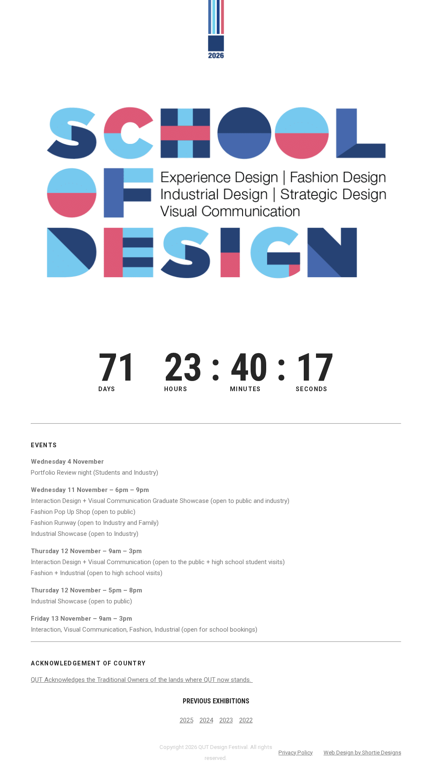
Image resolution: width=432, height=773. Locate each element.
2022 (246, 720)
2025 (186, 720)
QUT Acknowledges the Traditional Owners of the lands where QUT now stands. (142, 680)
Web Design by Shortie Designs (362, 752)
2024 (206, 720)
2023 (226, 720)
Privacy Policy (295, 752)
